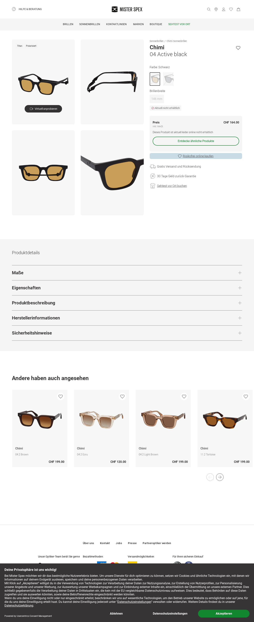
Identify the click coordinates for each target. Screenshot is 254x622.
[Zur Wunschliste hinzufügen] (238, 48)
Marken (138, 24)
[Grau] (168, 79)
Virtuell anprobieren (46, 108)
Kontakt (105, 543)
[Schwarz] (155, 79)
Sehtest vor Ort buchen (172, 186)
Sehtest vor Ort (179, 24)
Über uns (88, 543)
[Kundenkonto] (223, 9)
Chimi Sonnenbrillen (177, 40)
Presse (132, 543)
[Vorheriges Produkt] (210, 477)
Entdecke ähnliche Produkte (196, 141)
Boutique (156, 24)
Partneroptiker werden (157, 543)
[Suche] (208, 9)
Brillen (68, 24)
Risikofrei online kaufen (198, 156)
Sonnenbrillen (89, 24)
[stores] (216, 9)
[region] (127, 432)
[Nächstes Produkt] (220, 477)
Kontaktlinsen (116, 24)
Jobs (119, 543)
